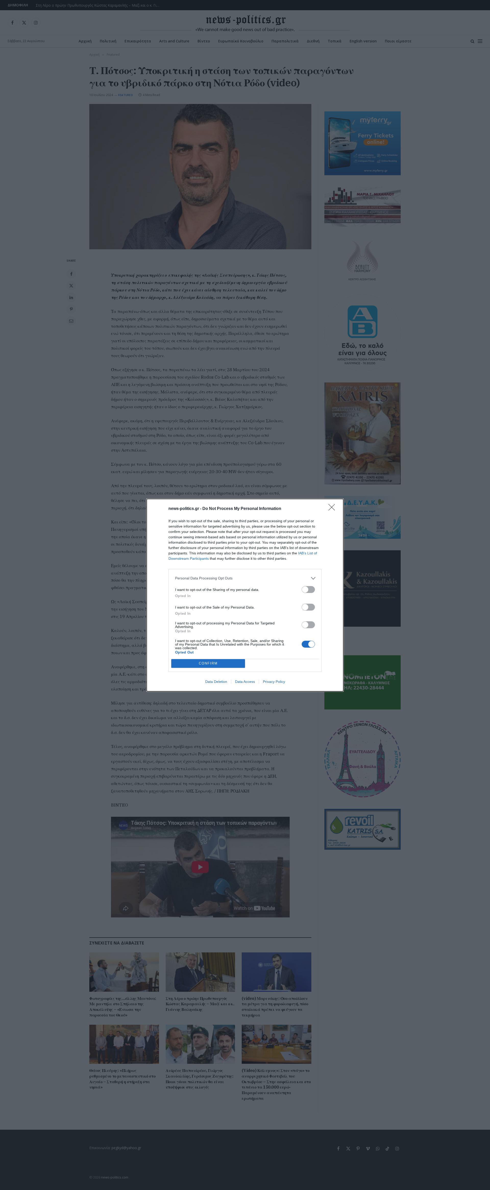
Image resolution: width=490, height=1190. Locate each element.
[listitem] (245, 578)
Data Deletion (216, 682)
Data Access (245, 682)
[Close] (333, 509)
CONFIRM (208, 663)
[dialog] (245, 595)
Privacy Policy (274, 682)
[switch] (308, 589)
